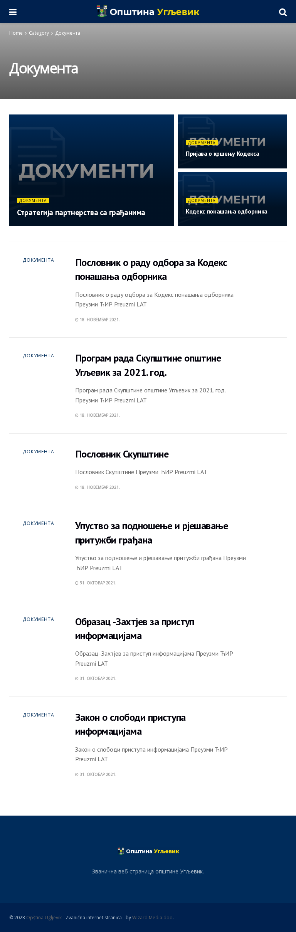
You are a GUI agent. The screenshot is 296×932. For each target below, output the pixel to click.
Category (39, 33)
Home (16, 33)
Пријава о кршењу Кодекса (222, 153)
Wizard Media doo (152, 917)
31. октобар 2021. (97, 582)
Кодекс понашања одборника (226, 211)
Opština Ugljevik (44, 917)
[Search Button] (283, 11)
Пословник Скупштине (121, 453)
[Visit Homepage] (147, 11)
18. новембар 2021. (41, 226)
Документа (67, 33)
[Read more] (256, 289)
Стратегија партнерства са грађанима (81, 212)
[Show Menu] (13, 11)
